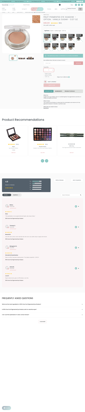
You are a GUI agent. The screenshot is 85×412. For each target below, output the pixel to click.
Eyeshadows (20, 12)
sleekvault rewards (71, 8)
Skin (9, 12)
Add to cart (52, 85)
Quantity (46, 67)
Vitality (24, 9)
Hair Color (4, 9)
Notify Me (78, 63)
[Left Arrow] (42, 161)
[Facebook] (77, 1)
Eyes (13, 12)
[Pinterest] (82, 1)
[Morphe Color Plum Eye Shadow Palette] (43, 134)
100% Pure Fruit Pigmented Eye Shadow (14, 218)
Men (56, 9)
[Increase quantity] (53, 70)
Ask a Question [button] (77, 180)
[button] (76, 206)
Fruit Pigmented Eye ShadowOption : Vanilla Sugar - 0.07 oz (61, 18)
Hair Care (14, 9)
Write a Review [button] (59, 180)
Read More (46, 108)
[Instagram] (80, 1)
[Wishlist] (79, 5)
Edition (63, 9)
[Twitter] (79, 1)
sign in (80, 9)
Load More (42, 321)
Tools (49, 9)
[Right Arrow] (46, 161)
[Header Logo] (8, 5)
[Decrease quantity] (45, 70)
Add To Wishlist (52, 81)
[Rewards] (6, 408)
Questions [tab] (15, 195)
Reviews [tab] (6, 195)
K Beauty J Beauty (35, 9)
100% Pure (46, 14)
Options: (55, 30)
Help (72, 5)
